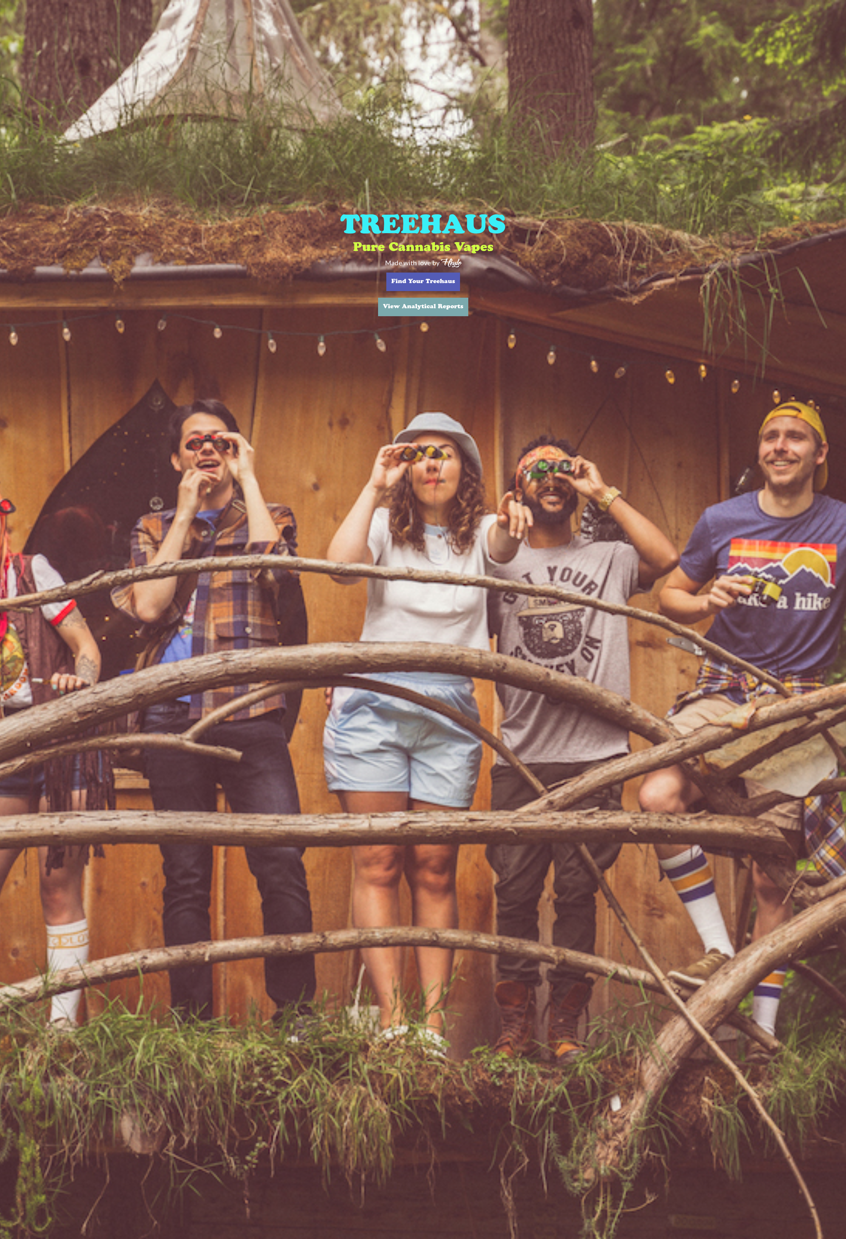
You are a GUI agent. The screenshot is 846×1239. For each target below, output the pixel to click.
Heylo (451, 262)
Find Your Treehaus (423, 282)
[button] (13, 619)
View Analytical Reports (423, 307)
